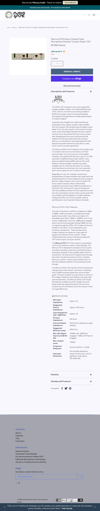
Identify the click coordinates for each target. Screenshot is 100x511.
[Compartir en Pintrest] (70, 388)
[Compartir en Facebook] (62, 388)
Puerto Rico (19, 441)
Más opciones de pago (71, 86)
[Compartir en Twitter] (66, 388)
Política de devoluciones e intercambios (30, 459)
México (18, 433)
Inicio (8, 27)
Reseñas (55, 374)
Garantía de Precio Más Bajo (26, 454)
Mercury (14, 27)
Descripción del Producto (63, 91)
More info (76, 358)
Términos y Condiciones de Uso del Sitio (30, 462)
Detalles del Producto (61, 381)
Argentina (19, 436)
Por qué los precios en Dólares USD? (29, 456)
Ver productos (70, 2)
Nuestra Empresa (22, 451)
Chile (17, 438)
